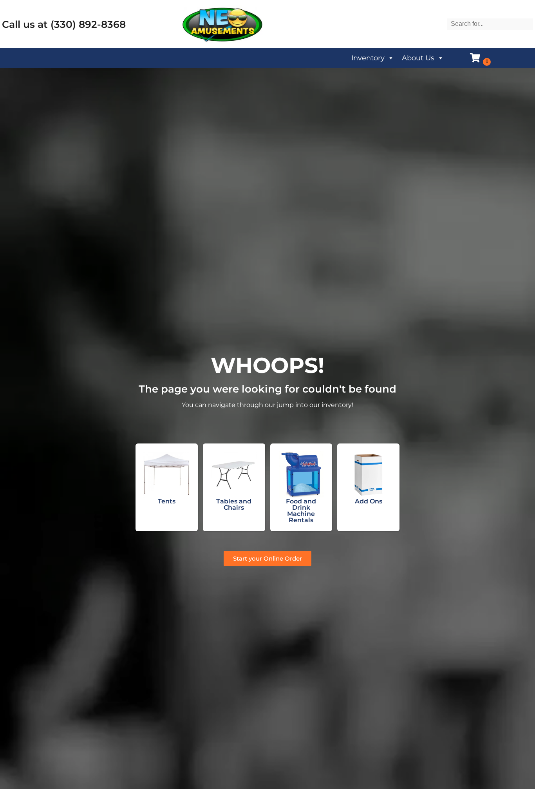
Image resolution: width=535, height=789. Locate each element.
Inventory (368, 58)
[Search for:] (490, 23)
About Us (418, 58)
